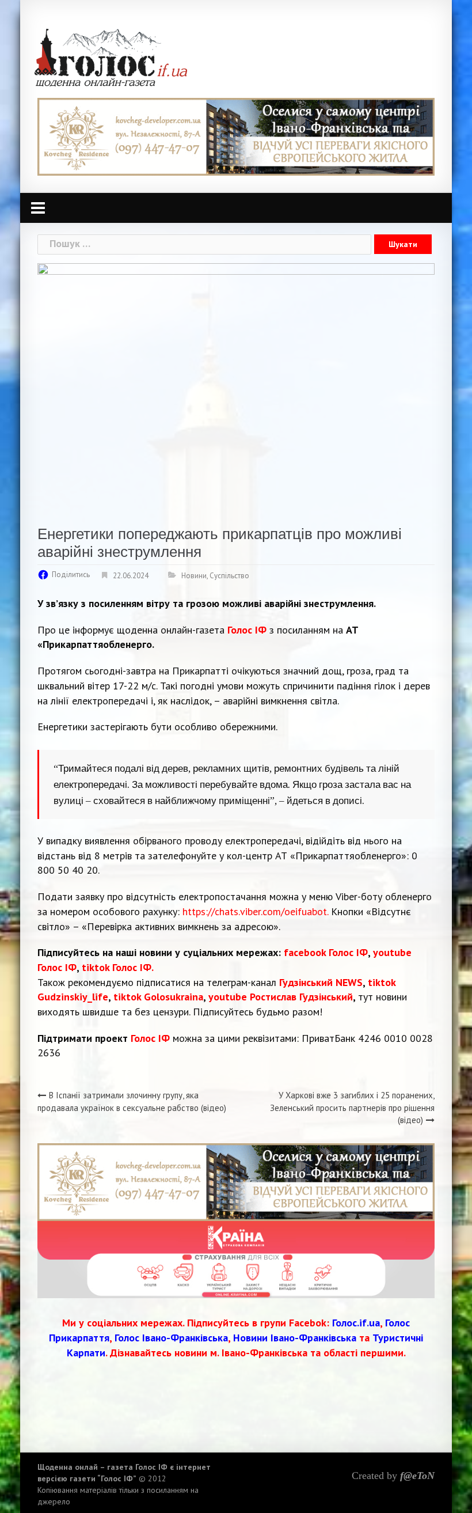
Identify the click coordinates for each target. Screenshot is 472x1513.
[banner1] (236, 135)
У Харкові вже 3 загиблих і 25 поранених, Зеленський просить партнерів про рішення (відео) (352, 1107)
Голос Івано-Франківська (171, 1337)
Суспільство (229, 576)
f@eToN (417, 1475)
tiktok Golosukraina (158, 996)
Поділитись (71, 574)
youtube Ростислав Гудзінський (280, 996)
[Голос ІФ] (111, 56)
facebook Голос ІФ (326, 952)
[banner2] (236, 1258)
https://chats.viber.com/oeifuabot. (255, 911)
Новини (194, 576)
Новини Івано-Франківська (294, 1337)
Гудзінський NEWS (321, 982)
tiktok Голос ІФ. (118, 967)
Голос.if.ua (356, 1322)
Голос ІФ (247, 629)
